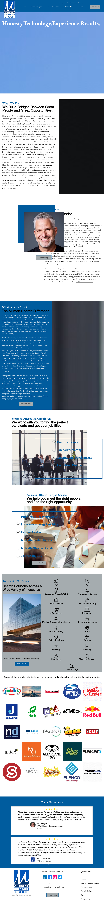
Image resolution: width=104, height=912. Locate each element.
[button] (69, 6)
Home (83, 878)
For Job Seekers (86, 891)
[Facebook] (50, 877)
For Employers (86, 887)
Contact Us (85, 899)
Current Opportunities (88, 883)
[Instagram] (55, 877)
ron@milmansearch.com (84, 282)
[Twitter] (60, 877)
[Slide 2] (50, 863)
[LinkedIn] (45, 877)
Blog (82, 895)
